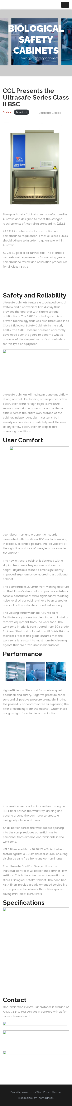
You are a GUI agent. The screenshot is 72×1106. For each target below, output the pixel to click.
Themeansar (45, 1098)
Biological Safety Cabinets (40, 58)
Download (21, 112)
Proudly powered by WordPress (31, 1092)
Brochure (7, 112)
